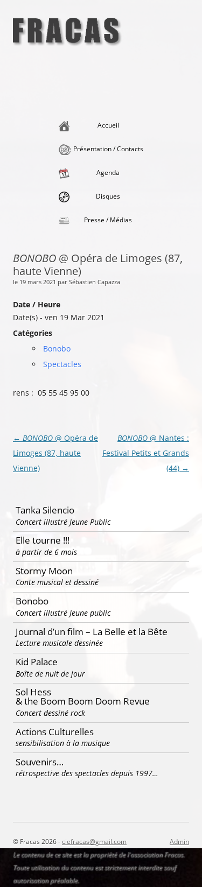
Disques (108, 196)
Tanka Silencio (63, 515)
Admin (179, 841)
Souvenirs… (87, 767)
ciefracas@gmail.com (94, 841)
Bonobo (57, 348)
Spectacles (62, 364)
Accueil (108, 125)
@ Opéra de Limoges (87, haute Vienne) (55, 453)
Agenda (108, 172)
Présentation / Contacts (108, 148)
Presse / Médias (108, 219)
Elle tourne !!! (46, 545)
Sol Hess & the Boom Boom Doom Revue (83, 701)
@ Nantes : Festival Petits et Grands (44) (145, 453)
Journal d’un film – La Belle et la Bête (92, 637)
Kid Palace (50, 667)
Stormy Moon (57, 576)
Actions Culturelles (63, 737)
